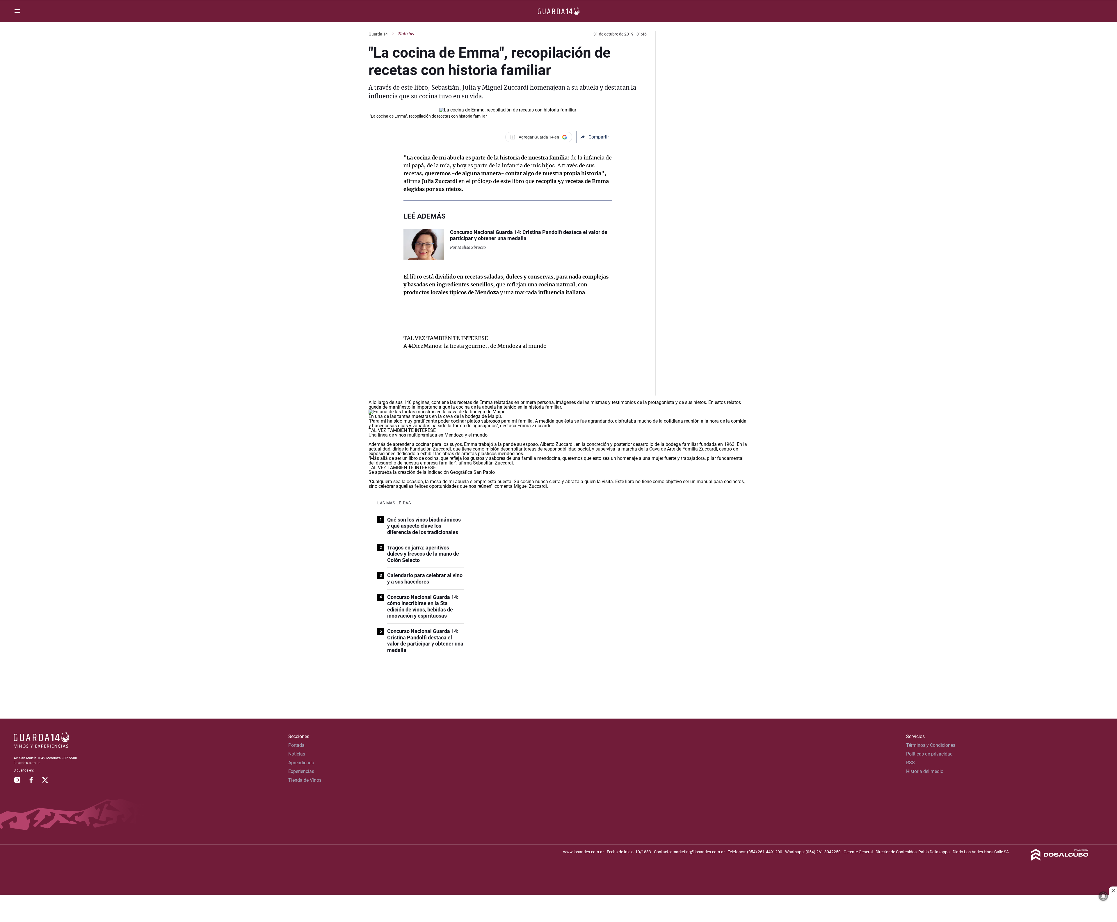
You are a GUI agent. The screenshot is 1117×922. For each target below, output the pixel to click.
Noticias (406, 33)
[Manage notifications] (1103, 896)
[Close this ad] (1113, 890)
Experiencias (301, 771)
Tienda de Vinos (304, 780)
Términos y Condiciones (930, 745)
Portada (296, 745)
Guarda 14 (378, 34)
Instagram (17, 779)
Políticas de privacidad (929, 754)
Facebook (31, 779)
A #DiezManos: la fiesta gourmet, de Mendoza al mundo (475, 346)
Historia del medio (924, 771)
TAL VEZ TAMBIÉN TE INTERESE (445, 338)
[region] (558, 909)
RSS (910, 762)
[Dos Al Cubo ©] (1059, 859)
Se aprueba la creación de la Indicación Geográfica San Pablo (432, 472)
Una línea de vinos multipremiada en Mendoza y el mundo (428, 435)
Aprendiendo (301, 762)
